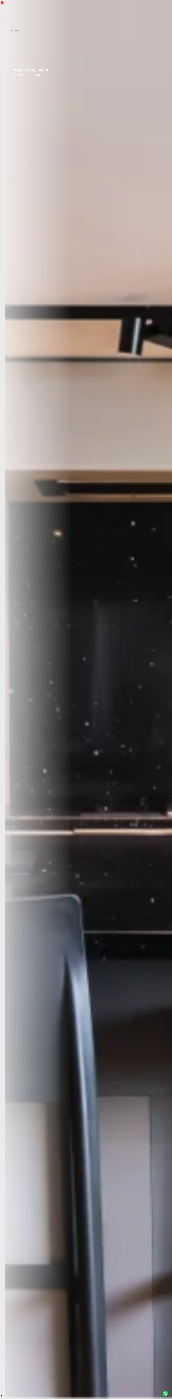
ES (161, 30)
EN (164, 30)
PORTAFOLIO (15, 30)
